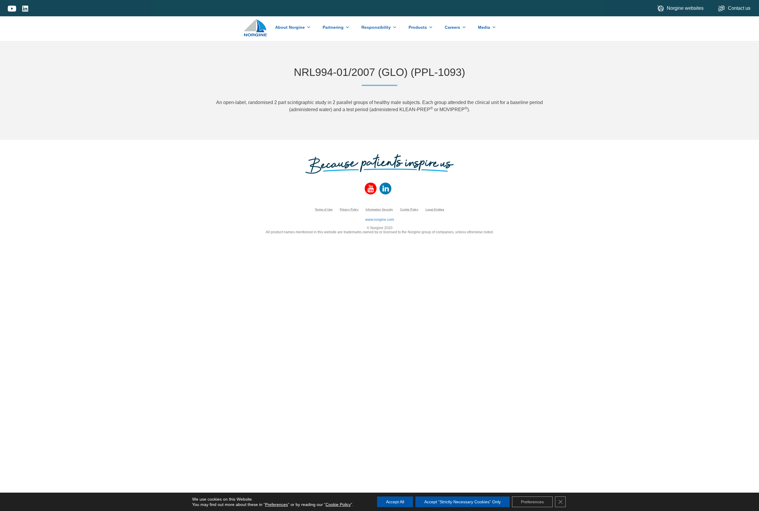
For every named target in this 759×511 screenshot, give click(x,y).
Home (255, 25)
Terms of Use (324, 209)
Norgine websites (685, 8)
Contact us (740, 8)
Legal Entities (434, 209)
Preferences (276, 504)
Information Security (379, 209)
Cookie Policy (409, 209)
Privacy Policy (349, 209)
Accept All (395, 501)
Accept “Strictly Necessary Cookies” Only (462, 501)
